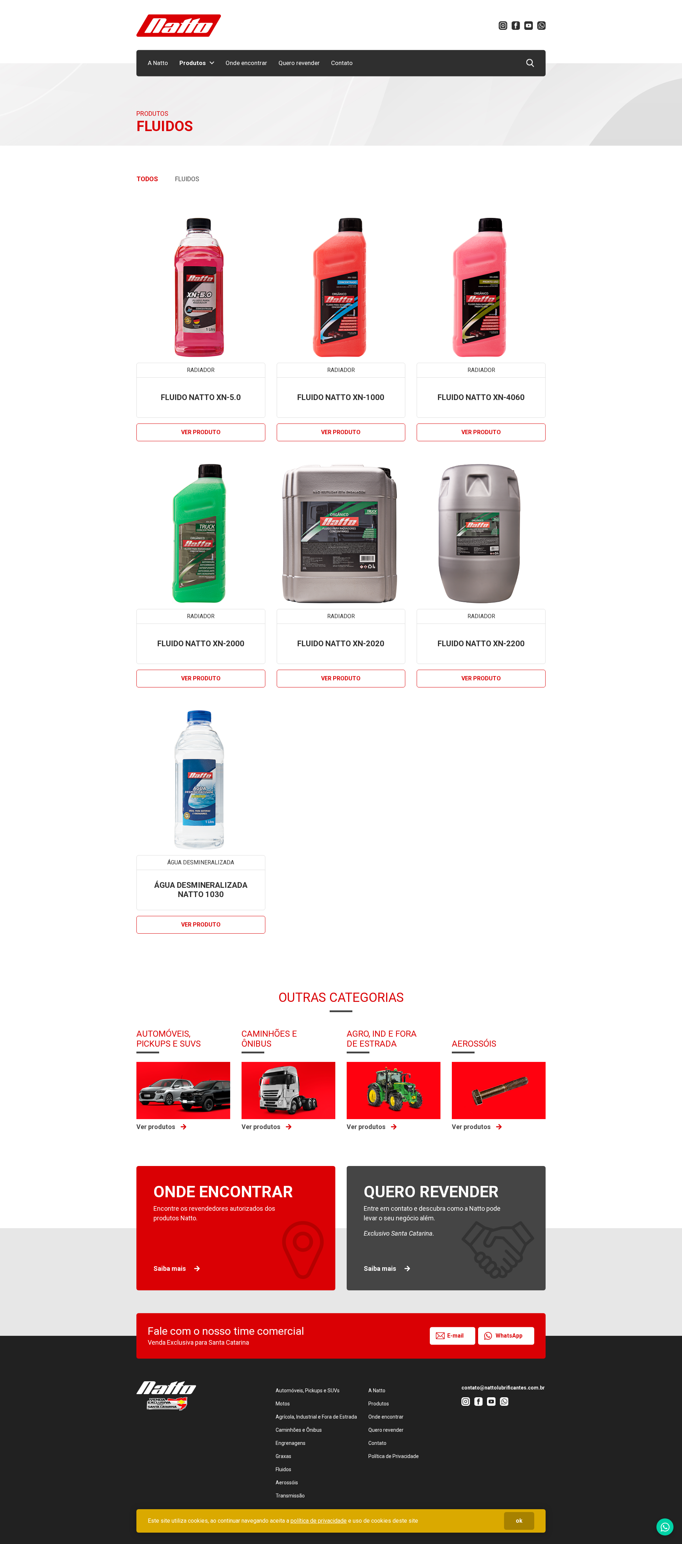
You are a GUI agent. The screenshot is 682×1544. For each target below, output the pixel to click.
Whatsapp (664, 1526)
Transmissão (290, 1496)
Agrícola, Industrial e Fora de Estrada (316, 1417)
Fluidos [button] (187, 179)
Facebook (516, 25)
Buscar (530, 63)
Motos (283, 1404)
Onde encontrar (246, 62)
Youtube (528, 25)
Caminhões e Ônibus (299, 1430)
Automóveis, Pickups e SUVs (308, 1390)
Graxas (283, 1456)
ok (519, 1520)
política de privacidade (319, 1520)
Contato (342, 62)
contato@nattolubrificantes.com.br (503, 1388)
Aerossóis (287, 1482)
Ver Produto (201, 432)
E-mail (455, 1335)
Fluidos (283, 1469)
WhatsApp (509, 1335)
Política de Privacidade (393, 1456)
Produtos (192, 62)
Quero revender (299, 62)
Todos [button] (147, 179)
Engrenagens (290, 1443)
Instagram (503, 25)
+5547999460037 (541, 25)
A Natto (158, 62)
